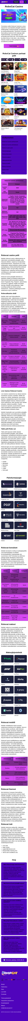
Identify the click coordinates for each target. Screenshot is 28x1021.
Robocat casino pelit (7, 147)
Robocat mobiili (6, 163)
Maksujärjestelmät (6, 160)
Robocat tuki (5, 169)
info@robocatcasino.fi (6, 1008)
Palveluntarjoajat (6, 151)
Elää (10, 59)
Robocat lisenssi (6, 166)
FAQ (3, 172)
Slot (23, 59)
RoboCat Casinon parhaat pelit (10, 141)
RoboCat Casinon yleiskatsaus (10, 144)
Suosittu (3, 59)
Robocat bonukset (6, 154)
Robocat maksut (6, 157)
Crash (16, 59)
